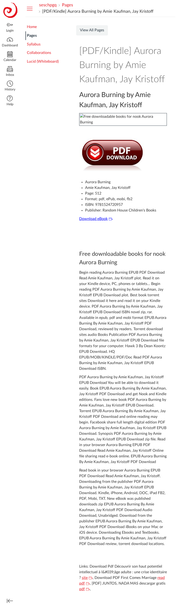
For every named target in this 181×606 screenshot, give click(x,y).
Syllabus (34, 44)
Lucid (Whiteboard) (43, 61)
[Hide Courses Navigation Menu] (29, 8)
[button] (10, 86)
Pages (32, 35)
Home (32, 27)
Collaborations (39, 53)
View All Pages (92, 30)
